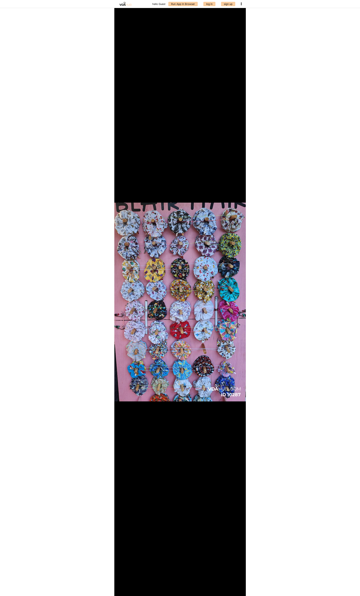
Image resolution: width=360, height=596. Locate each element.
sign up (228, 4)
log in (209, 4)
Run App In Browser (183, 4)
